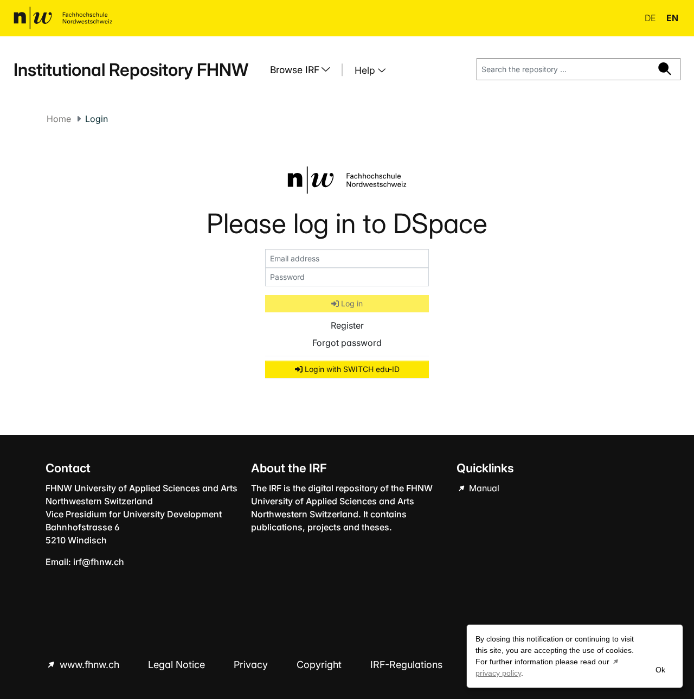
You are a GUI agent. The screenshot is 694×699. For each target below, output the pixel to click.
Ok (660, 669)
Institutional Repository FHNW (131, 69)
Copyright (320, 664)
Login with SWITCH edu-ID (351, 369)
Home (59, 118)
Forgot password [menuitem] (347, 342)
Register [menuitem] (347, 325)
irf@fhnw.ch (98, 561)
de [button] (651, 17)
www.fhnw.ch (89, 664)
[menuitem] (304, 70)
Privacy (252, 664)
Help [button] (366, 70)
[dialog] (574, 656)
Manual (483, 488)
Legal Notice (178, 664)
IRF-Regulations (406, 664)
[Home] (63, 18)
